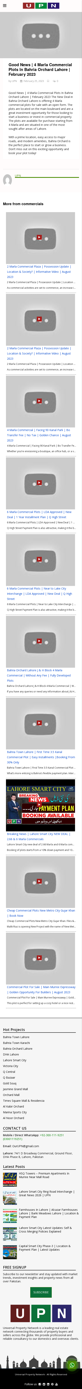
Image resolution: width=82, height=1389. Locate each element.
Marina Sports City (15, 1112)
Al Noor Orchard (13, 1118)
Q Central (9, 1072)
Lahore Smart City (14, 1060)
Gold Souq (9, 1083)
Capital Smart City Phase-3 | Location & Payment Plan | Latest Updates (45, 1247)
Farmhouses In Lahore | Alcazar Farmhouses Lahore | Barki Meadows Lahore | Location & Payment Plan (49, 1213)
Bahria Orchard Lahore (17, 1048)
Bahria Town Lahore (16, 1037)
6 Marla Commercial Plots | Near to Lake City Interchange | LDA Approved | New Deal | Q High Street (39, 594)
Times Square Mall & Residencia (23, 1101)
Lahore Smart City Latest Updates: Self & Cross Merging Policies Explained (45, 1229)
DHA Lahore (11, 1054)
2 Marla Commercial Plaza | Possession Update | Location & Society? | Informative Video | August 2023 (39, 272)
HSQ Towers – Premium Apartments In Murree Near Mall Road (44, 1175)
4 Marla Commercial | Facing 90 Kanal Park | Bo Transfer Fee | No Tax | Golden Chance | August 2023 (39, 435)
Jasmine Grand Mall (15, 1089)
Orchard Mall (11, 1095)
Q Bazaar (9, 1077)
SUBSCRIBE (41, 1292)
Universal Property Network (30, 1374)
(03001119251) (12, 1139)
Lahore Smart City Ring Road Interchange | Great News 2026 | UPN (47, 1193)
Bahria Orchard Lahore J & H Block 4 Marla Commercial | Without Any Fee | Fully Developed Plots (39, 675)
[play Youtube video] (41, 35)
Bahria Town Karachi (16, 1043)
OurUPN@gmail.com (25, 1146)
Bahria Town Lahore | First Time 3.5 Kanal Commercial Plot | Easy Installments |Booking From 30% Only (41, 757)
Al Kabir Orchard (13, 1106)
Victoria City (10, 1066)
